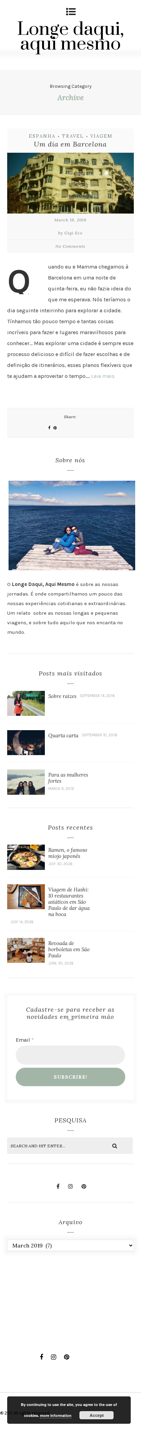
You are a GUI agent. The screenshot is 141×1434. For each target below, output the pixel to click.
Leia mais (103, 376)
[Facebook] (58, 1186)
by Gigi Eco (70, 232)
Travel (73, 136)
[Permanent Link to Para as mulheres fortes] (26, 793)
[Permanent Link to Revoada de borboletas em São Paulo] (26, 961)
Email (25, 1040)
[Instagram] (70, 1186)
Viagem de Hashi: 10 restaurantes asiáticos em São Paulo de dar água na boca (69, 901)
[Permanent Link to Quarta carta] (26, 753)
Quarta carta (63, 735)
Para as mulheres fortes (68, 777)
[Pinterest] (83, 1186)
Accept (97, 1415)
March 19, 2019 (70, 219)
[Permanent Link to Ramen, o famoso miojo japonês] (26, 868)
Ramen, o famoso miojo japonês (67, 853)
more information (56, 1415)
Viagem (101, 136)
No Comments (70, 246)
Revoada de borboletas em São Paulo (69, 949)
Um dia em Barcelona (70, 144)
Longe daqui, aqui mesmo (70, 37)
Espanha (42, 136)
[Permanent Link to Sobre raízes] (26, 714)
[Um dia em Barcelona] (70, 185)
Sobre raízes (62, 696)
